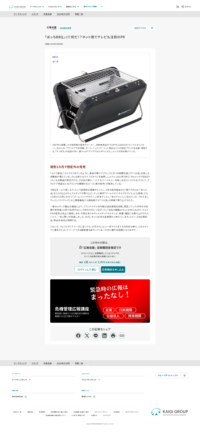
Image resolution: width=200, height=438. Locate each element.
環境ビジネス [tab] (71, 6)
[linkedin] (104, 336)
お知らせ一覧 (18, 412)
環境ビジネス (86, 396)
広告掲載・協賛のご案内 (82, 412)
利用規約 (118, 412)
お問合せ (95, 415)
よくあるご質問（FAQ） (80, 415)
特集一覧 (79, 14)
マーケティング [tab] (35, 6)
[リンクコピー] (122, 336)
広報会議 (48, 14)
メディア (35, 14)
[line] (96, 336)
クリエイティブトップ (88, 379)
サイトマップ (107, 415)
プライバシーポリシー (103, 412)
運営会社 (31, 412)
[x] (87, 336)
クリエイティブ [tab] (53, 6)
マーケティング (20, 14)
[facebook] (78, 336)
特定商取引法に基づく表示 (60, 412)
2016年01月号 (63, 14)
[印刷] (113, 336)
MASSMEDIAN (17, 396)
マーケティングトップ (19, 379)
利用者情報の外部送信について (57, 415)
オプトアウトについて (133, 412)
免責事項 (43, 412)
